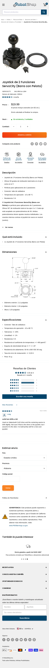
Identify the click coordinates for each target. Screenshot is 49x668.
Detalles (6, 162)
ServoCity (6, 91)
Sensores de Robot (30, 19)
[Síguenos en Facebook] (3, 639)
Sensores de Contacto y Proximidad (11, 22)
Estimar (8, 488)
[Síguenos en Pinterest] (16, 639)
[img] (7, 411)
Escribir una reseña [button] (24, 396)
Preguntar (30, 162)
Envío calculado (17, 112)
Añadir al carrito (24, 135)
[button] (7, 97)
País (4, 453)
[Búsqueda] (44, 12)
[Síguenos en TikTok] (25, 639)
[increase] (27, 126)
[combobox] (21, 12)
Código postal (7, 474)
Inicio (2, 19)
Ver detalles (18, 162)
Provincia (5, 463)
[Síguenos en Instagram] (12, 639)
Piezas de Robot (17, 19)
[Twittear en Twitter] (40, 143)
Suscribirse (25, 618)
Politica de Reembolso (10, 498)
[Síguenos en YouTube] (21, 639)
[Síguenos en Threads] (34, 639)
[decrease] (13, 126)
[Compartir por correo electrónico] (45, 143)
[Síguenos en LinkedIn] (29, 639)
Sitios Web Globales (8, 629)
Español (28, 629)
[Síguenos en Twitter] (8, 639)
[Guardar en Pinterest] (36, 143)
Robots (9, 19)
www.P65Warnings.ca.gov (18, 525)
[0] (44, 4)
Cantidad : (6, 126)
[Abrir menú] (3, 5)
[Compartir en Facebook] (32, 143)
